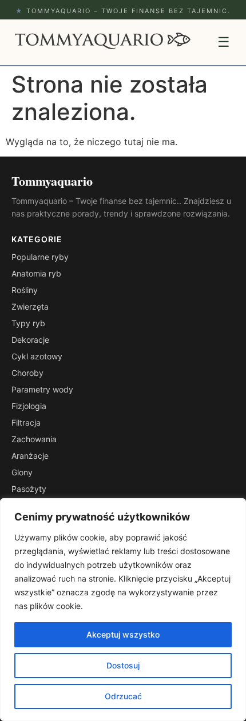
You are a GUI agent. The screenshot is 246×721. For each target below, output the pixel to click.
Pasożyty (28, 489)
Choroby (27, 373)
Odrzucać (123, 696)
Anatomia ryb (36, 273)
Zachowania (34, 439)
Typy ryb (28, 323)
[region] (123, 609)
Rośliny (24, 290)
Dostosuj (123, 665)
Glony (22, 472)
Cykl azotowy (36, 356)
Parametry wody (42, 389)
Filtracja (26, 422)
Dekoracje (30, 340)
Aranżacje (30, 455)
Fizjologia (28, 406)
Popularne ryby (40, 257)
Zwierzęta (30, 306)
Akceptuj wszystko (123, 634)
